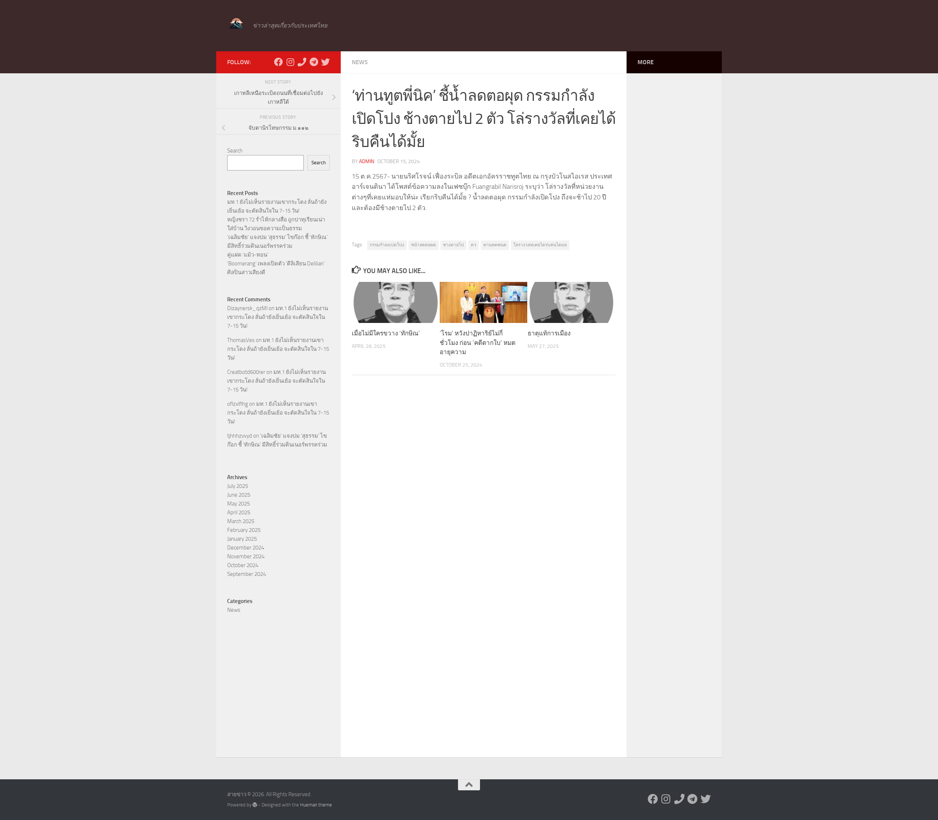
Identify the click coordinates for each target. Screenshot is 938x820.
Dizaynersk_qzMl (247, 308)
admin (366, 161)
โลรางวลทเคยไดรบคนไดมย (540, 244)
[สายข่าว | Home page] (236, 24)
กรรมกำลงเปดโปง (387, 244)
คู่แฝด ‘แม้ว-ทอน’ (247, 254)
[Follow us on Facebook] (278, 62)
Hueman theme (316, 805)
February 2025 (244, 530)
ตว (473, 244)
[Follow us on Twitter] (325, 62)
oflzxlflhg (237, 404)
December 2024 (245, 547)
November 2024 (246, 556)
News (360, 62)
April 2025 (238, 512)
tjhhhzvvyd (239, 436)
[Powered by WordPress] (254, 804)
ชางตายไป (453, 244)
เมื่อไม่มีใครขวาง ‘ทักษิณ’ (386, 333)
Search (235, 150)
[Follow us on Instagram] (290, 62)
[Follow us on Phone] (302, 62)
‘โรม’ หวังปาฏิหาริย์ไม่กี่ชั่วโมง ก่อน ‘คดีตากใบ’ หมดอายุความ (478, 343)
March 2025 (240, 521)
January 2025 (242, 539)
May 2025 (238, 503)
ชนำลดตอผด (423, 244)
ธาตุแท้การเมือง (549, 333)
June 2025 (238, 495)
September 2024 (246, 574)
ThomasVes (241, 340)
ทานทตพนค (494, 244)
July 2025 (237, 486)
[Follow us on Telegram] (313, 62)
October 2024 (242, 565)
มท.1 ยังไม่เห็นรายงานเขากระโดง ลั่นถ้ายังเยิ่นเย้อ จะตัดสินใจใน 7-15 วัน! (277, 317)
